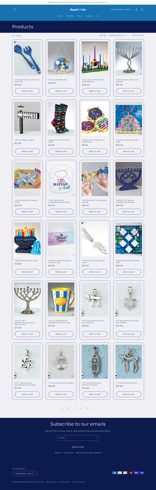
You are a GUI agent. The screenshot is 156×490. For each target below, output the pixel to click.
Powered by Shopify (36, 482)
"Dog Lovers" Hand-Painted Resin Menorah (93, 81)
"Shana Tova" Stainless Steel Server (93, 261)
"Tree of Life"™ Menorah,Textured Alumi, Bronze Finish (25, 322)
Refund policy (51, 482)
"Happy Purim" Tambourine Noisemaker (93, 141)
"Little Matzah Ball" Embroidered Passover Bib (59, 201)
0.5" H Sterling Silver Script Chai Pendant (93, 322)
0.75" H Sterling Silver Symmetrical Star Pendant (25, 384)
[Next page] (94, 408)
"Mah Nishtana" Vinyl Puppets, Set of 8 (94, 201)
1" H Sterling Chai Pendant (126, 383)
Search (58, 453)
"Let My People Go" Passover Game (26, 201)
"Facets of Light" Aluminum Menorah (127, 81)
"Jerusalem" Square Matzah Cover (127, 141)
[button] (14, 9)
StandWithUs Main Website (88, 453)
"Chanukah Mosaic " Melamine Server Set (27, 81)
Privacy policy (64, 482)
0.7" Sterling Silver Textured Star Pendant (127, 322)
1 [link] (61, 408)
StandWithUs (23, 482)
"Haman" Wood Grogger (24, 140)
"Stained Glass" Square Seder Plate (127, 261)
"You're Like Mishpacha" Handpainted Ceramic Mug (59, 322)
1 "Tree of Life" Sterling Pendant (61, 383)
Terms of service (78, 482)
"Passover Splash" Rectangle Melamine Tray (59, 261)
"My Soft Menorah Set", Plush (26, 260)
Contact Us (68, 453)
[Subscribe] (96, 438)
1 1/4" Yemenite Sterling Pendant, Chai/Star (91, 384)
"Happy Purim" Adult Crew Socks (59, 141)
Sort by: (103, 35)
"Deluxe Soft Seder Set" (57, 80)
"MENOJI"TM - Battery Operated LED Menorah (125, 201)
